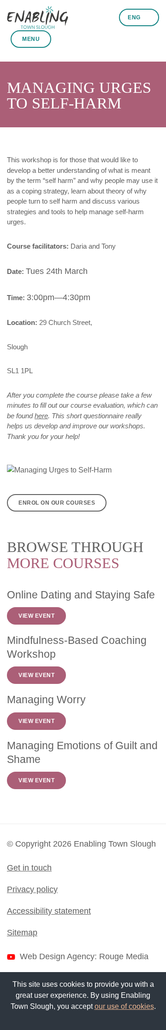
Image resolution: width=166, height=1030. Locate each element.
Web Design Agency (57, 956)
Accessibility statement (49, 911)
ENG (135, 17)
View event (36, 616)
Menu (31, 39)
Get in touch (29, 867)
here (41, 416)
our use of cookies (124, 1006)
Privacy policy (32, 889)
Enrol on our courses (56, 503)
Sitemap (22, 932)
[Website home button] (37, 17)
